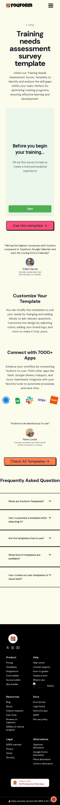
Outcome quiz (40, 710)
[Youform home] (19, 5)
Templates (11, 667)
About (9, 706)
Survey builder (13, 680)
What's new (39, 680)
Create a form (40, 675)
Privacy (9, 748)
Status (50, 685)
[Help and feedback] (53, 799)
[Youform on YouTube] (18, 647)
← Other (30, 25)
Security (10, 757)
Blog (8, 702)
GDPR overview (13, 744)
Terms (9, 753)
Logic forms (39, 706)
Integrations (12, 671)
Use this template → (30, 225)
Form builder (12, 675)
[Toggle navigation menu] (51, 5)
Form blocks (39, 702)
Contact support (41, 667)
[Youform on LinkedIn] (12, 647)
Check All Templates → (30, 461)
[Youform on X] (7, 647)
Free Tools (11, 715)
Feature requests (14, 710)
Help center (39, 662)
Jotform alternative (43, 763)
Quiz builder (12, 684)
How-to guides (40, 671)
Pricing (9, 662)
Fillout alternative (41, 759)
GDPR (36, 715)
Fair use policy (40, 719)
